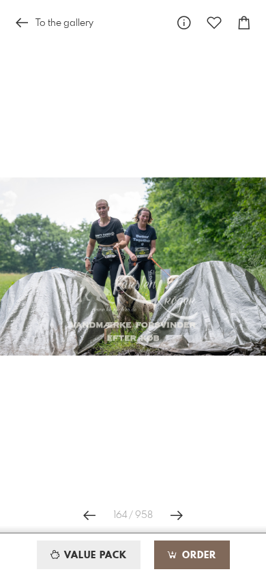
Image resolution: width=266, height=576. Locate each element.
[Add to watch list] (214, 23)
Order (197, 555)
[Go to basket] (244, 23)
